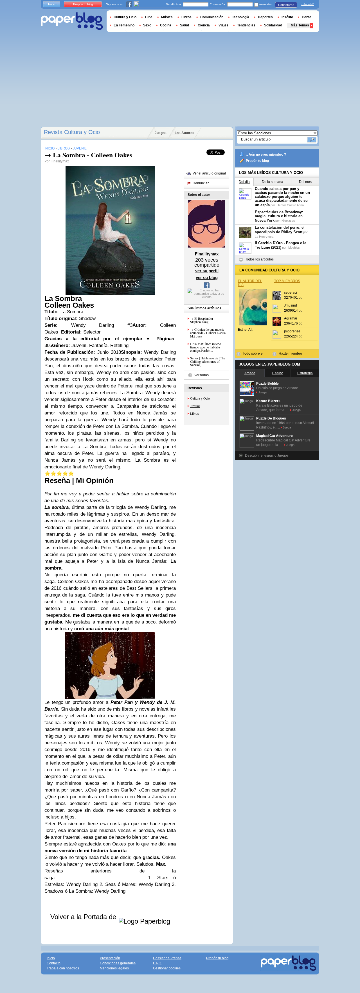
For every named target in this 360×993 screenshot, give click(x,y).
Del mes (305, 182)
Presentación (110, 958)
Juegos (160, 133)
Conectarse (286, 4)
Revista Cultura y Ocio (72, 132)
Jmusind (290, 305)
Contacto (53, 963)
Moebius (294, 247)
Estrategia (305, 373)
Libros (194, 413)
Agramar (290, 318)
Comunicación (211, 17)
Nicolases (288, 220)
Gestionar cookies (167, 968)
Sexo (147, 25)
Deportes (265, 17)
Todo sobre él (253, 353)
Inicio (51, 4)
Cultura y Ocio (200, 398)
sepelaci (290, 292)
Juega (262, 392)
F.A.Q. (157, 963)
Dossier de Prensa (167, 958)
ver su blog (207, 277)
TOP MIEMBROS (287, 281)
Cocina (165, 25)
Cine (148, 17)
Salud (184, 25)
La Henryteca (264, 236)
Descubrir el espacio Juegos (267, 455)
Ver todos (201, 375)
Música (167, 17)
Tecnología (240, 17)
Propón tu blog (257, 161)
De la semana (272, 182)
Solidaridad (273, 25)
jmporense (292, 331)
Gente (306, 17)
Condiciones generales (118, 963)
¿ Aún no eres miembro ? (266, 155)
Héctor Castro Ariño (290, 205)
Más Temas (300, 25)
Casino (277, 373)
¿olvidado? (307, 4)
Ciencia (204, 25)
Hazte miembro (290, 353)
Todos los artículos (259, 259)
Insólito (287, 17)
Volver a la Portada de (84, 917)
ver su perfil (207, 270)
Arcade (249, 373)
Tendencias (246, 25)
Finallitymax (60, 161)
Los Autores (184, 133)
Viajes (223, 25)
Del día (244, 182)
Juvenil (195, 405)
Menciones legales (114, 968)
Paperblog (72, 21)
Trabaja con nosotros (63, 968)
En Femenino (124, 25)
